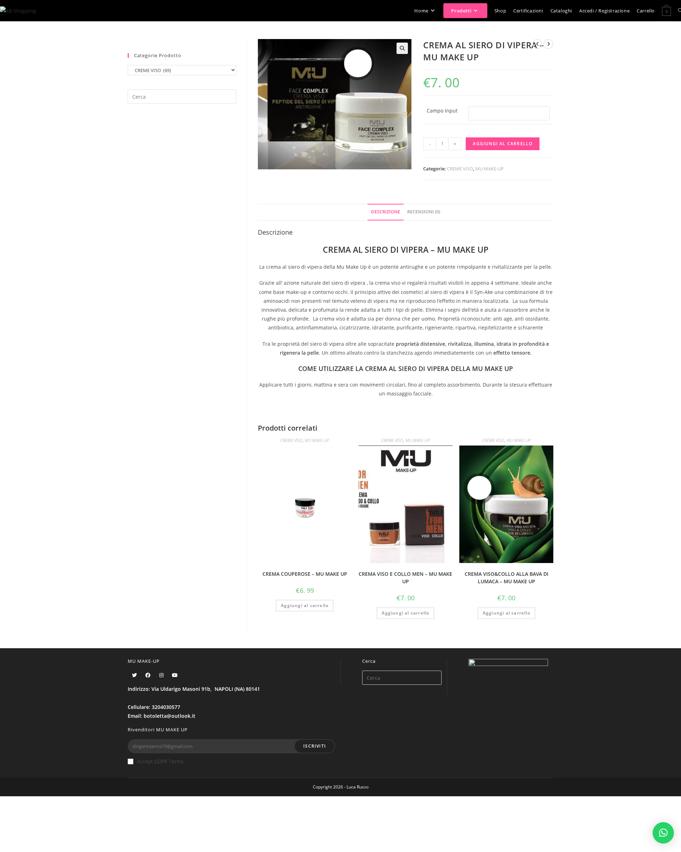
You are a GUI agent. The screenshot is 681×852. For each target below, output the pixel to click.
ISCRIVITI (314, 746)
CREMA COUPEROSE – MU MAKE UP (304, 573)
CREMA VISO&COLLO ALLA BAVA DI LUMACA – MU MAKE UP (506, 577)
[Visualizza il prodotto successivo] (548, 44)
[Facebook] (148, 675)
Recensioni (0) (423, 212)
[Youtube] (174, 675)
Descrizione (385, 212)
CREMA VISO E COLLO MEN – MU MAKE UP (405, 577)
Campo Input (442, 110)
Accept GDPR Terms (160, 761)
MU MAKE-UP (489, 168)
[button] (663, 832)
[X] (134, 675)
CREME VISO (460, 168)
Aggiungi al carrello (502, 144)
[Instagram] (161, 675)
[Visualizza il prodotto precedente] (537, 44)
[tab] (385, 212)
